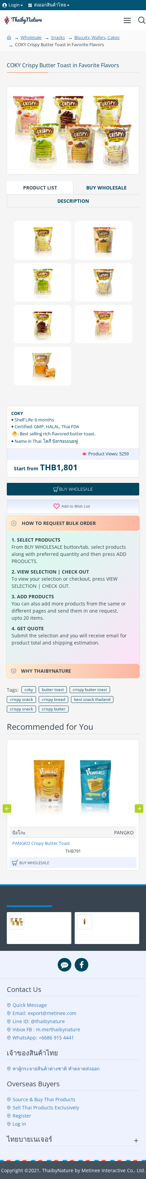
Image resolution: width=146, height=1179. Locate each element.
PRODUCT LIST (40, 187)
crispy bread (53, 699)
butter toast (53, 689)
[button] (7, 808)
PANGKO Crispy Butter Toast (41, 843)
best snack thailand (92, 699)
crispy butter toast (90, 689)
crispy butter (54, 709)
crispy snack (21, 699)
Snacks (58, 37)
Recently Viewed (29, 898)
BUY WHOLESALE (106, 187)
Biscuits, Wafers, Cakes (97, 37)
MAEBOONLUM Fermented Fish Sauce (108, 924)
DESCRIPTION (73, 201)
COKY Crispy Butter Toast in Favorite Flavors (43, 924)
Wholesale (31, 37)
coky (28, 689)
